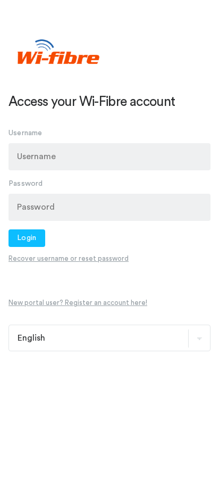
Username (26, 133)
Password (26, 183)
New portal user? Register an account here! (78, 302)
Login (27, 238)
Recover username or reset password (69, 258)
